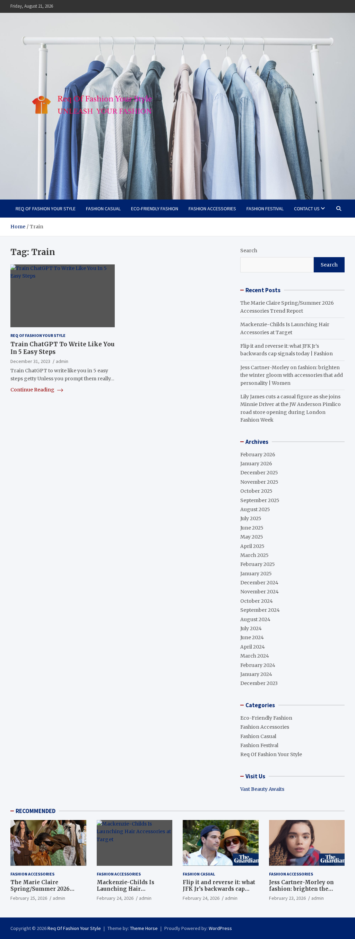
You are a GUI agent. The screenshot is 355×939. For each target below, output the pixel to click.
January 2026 (256, 463)
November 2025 (259, 482)
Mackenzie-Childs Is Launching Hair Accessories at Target (126, 889)
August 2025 (255, 509)
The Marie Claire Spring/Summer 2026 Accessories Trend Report (45, 889)
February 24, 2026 (115, 898)
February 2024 (257, 665)
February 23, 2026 (287, 898)
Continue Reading (32, 390)
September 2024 (260, 610)
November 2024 (259, 592)
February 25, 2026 (28, 898)
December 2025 (259, 473)
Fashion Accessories (212, 208)
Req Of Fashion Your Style (46, 208)
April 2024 (252, 647)
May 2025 (251, 537)
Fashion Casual (103, 208)
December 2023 (259, 683)
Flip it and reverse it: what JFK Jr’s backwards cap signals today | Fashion (219, 889)
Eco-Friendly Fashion (154, 208)
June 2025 (251, 528)
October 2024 (256, 601)
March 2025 (254, 555)
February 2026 (257, 454)
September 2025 (259, 500)
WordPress (220, 928)
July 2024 (251, 628)
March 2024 (254, 656)
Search (248, 250)
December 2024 (259, 583)
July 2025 (250, 518)
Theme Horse (144, 928)
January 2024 (256, 674)
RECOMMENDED (35, 811)
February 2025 (257, 564)
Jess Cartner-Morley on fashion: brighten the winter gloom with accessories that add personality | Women (291, 375)
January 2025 (256, 573)
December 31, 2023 (30, 361)
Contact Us (307, 208)
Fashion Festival (265, 208)
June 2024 (252, 637)
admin (62, 361)
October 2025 (256, 491)
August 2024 (255, 619)
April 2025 (252, 546)
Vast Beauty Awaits (262, 789)
